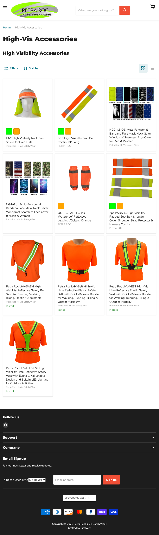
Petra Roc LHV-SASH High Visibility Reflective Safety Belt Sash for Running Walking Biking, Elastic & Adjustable (25, 292)
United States (77, 498)
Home (7, 27)
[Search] (124, 10)
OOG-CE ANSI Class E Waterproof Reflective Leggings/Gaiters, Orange (74, 216)
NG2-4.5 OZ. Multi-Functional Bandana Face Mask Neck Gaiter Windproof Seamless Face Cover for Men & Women (130, 135)
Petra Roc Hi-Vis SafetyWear (20, 145)
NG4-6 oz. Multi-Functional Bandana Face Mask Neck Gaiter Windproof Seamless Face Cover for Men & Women (27, 210)
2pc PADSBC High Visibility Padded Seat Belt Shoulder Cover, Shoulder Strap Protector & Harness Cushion (131, 218)
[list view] (152, 68)
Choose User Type (16, 480)
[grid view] (143, 68)
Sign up (111, 480)
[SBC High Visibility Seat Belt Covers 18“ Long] (79, 103)
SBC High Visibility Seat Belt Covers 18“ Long (76, 140)
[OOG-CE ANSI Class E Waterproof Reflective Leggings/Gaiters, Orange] (79, 178)
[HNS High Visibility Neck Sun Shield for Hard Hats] (27, 103)
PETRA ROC (64, 145)
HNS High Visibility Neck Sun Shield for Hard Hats (25, 140)
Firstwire (86, 528)
